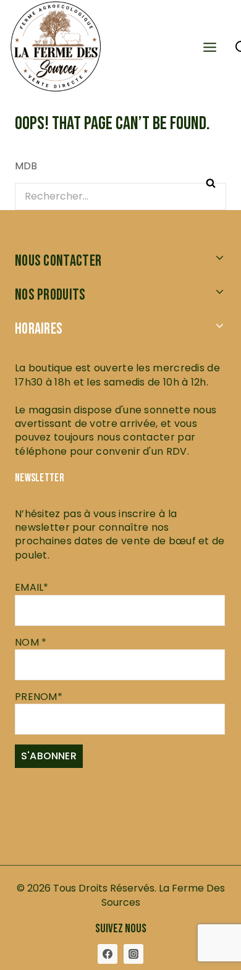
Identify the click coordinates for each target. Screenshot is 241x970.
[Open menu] (210, 46)
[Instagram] (133, 954)
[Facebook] (107, 954)
